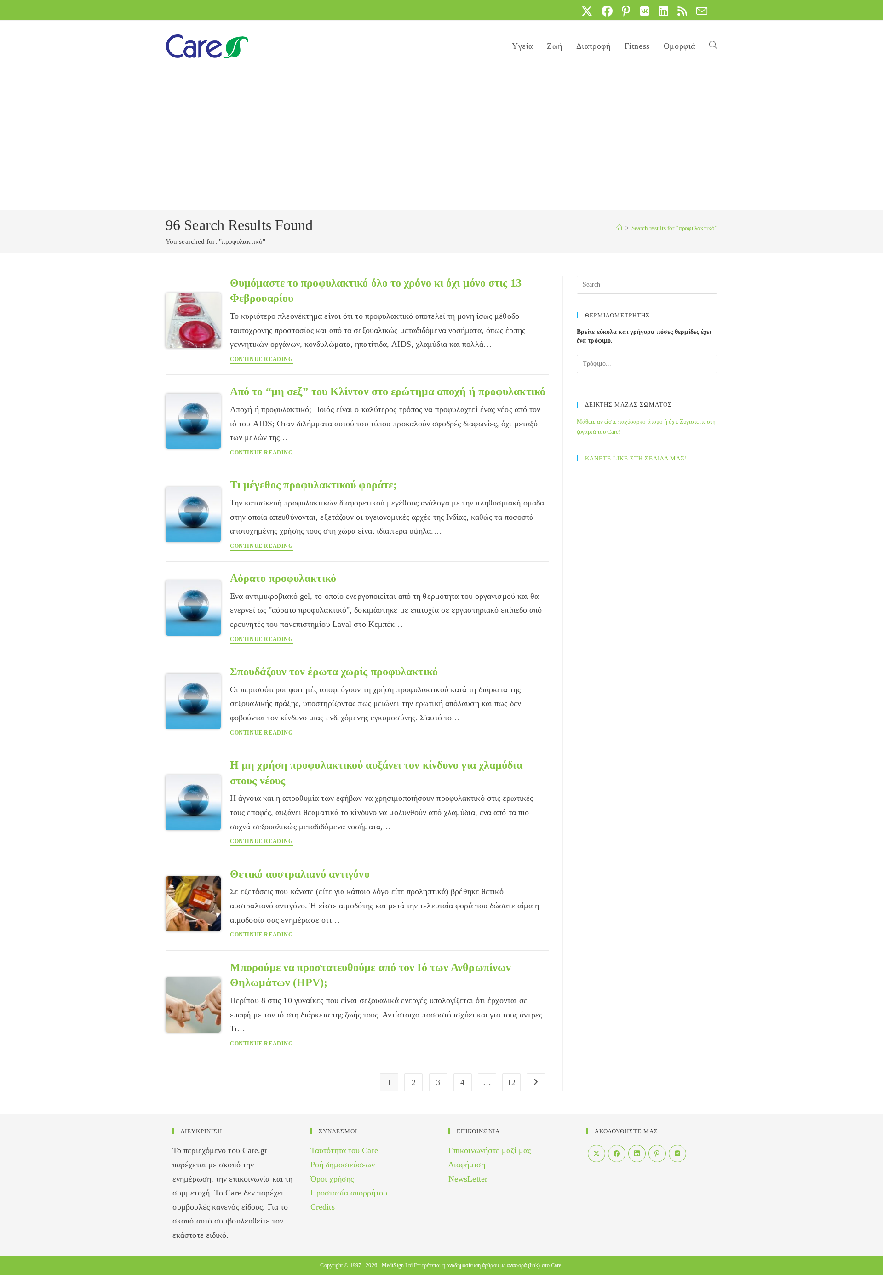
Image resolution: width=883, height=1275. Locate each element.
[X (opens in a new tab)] (587, 11)
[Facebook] (616, 1153)
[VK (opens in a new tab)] (644, 11)
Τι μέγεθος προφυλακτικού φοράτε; (313, 485)
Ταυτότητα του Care (344, 1150)
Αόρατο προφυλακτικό (283, 578)
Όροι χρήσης (332, 1178)
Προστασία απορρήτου (348, 1192)
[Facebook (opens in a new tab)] (607, 11)
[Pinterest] (657, 1153)
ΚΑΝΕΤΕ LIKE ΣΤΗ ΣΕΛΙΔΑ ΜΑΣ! (636, 458)
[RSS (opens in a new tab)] (682, 11)
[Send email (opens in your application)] (699, 11)
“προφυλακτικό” (674, 227)
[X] (596, 1153)
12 (511, 1082)
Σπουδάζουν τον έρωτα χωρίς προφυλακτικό (334, 672)
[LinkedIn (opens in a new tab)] (663, 11)
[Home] (619, 227)
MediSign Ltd (397, 1265)
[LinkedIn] (637, 1153)
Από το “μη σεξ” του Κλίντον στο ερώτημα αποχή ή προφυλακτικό (387, 391)
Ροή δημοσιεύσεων (342, 1164)
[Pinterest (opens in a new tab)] (626, 11)
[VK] (677, 1153)
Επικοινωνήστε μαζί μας (489, 1150)
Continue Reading (261, 359)
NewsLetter (467, 1178)
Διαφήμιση (466, 1164)
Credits (322, 1207)
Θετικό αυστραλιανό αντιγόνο (300, 874)
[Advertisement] (441, 141)
